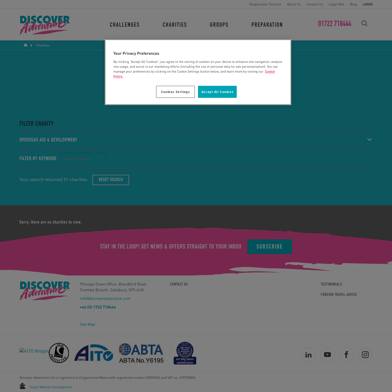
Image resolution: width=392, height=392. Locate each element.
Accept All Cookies (217, 92)
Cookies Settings (175, 92)
